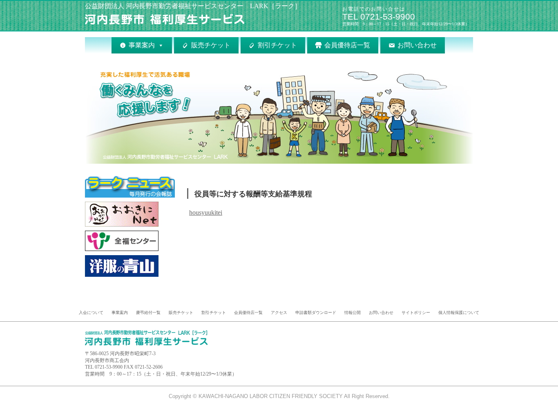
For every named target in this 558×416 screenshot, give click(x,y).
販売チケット (210, 45)
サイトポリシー (416, 312)
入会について (91, 312)
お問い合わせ (417, 45)
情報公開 (352, 312)
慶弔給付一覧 (148, 312)
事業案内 (142, 45)
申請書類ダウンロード (315, 312)
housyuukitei (205, 212)
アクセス (279, 312)
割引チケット (277, 45)
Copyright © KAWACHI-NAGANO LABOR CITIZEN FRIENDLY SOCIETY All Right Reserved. (279, 396)
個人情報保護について (458, 312)
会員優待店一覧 (347, 45)
